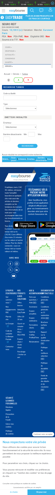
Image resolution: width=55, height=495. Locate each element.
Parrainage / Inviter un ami (21, 354)
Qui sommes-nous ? (9, 300)
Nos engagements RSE (10, 309)
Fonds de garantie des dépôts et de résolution (45, 381)
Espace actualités (32, 312)
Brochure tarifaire (44, 324)
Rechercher (27, 146)
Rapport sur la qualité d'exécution (45, 336)
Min (25, 134)
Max (40, 134)
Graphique (9, 51)
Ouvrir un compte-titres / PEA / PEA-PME (21, 329)
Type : (5, 104)
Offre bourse (20, 304)
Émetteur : (7, 123)
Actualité (9, 55)
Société (8, 62)
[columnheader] (5, 159)
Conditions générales (45, 298)
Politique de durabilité (44, 366)
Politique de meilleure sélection (44, 352)
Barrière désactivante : (12, 134)
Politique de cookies (10, 432)
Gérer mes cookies (10, 425)
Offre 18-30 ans (21, 318)
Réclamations (33, 342)
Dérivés (8, 66)
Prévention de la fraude (10, 417)
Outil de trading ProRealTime (33, 335)
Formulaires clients (33, 326)
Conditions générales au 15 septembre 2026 (45, 312)
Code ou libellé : (9, 93)
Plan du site (8, 318)
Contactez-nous (10, 348)
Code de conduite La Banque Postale (9, 335)
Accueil (7, 74)
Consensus (10, 59)
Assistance (33, 307)
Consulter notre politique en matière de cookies (19, 483)
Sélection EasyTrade (21, 311)
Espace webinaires (33, 319)
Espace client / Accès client (20, 343)
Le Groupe (10, 324)
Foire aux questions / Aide (33, 300)
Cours (8, 47)
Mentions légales (9, 408)
